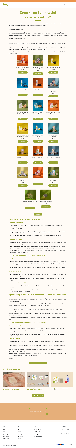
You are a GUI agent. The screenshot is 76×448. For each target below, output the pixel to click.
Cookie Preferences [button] (38, 436)
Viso (4, 429)
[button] (64, 5)
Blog (19, 429)
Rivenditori (20, 436)
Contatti (20, 434)
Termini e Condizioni (38, 429)
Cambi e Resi (36, 434)
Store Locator (21, 438)
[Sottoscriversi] (47, 414)
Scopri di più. (47, 305)
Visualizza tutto (38, 395)
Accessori (5, 434)
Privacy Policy (37, 431)
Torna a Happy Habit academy (38, 362)
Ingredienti (20, 431)
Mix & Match (6, 436)
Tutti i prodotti (6, 438)
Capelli (4, 431)
